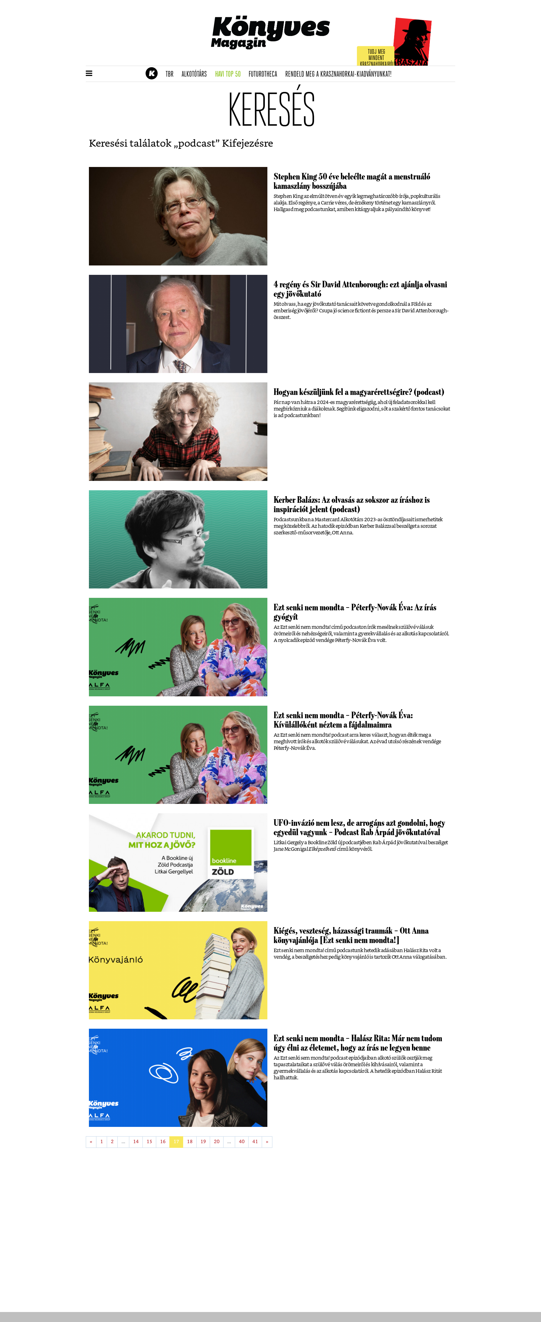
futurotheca (265, 74)
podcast (196, 144)
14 (136, 1141)
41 (255, 1141)
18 (190, 1141)
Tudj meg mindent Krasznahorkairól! (377, 58)
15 (149, 1141)
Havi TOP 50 (230, 74)
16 (163, 1141)
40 (242, 1141)
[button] (89, 73)
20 (216, 1141)
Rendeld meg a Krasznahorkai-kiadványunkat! (340, 74)
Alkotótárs (196, 74)
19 (203, 1141)
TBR (172, 74)
